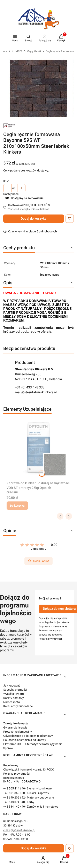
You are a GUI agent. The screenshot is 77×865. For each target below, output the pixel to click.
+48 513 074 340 (14, 802)
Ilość (6, 181)
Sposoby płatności (15, 689)
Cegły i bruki (34, 51)
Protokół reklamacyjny (17, 731)
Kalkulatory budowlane (18, 706)
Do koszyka (17, 505)
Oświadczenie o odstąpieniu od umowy (28, 735)
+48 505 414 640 (14, 788)
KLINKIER (17, 51)
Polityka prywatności (16, 773)
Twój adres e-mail (50, 598)
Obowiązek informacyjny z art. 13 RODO (28, 769)
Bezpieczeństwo (13, 777)
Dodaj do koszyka (33, 218)
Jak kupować (11, 685)
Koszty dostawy (13, 697)
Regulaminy (10, 765)
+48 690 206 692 (14, 797)
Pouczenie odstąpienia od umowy (24, 739)
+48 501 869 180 (14, 793)
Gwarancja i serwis (15, 727)
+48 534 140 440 (14, 806)
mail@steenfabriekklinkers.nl (36, 392)
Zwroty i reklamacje (15, 723)
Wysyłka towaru (13, 693)
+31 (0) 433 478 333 (30, 387)
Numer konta (11, 702)
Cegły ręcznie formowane (60, 51)
